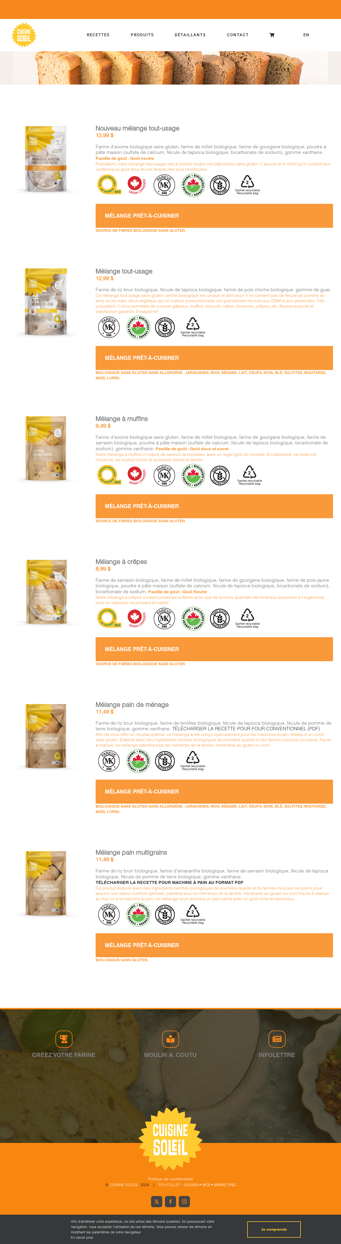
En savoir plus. (82, 1237)
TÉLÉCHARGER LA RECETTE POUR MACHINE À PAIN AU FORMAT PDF (169, 882)
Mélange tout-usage (124, 271)
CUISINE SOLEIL (124, 1184)
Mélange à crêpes (121, 561)
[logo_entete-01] (24, 24)
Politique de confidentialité (170, 1179)
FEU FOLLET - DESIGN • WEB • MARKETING (197, 1184)
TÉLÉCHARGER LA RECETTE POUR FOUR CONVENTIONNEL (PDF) (246, 728)
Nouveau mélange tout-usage (137, 128)
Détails (45, 163)
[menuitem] (306, 35)
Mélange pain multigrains (131, 852)
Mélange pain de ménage (132, 704)
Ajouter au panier (42, 158)
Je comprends (274, 1229)
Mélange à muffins (122, 418)
